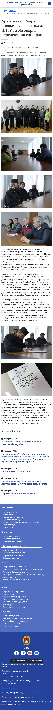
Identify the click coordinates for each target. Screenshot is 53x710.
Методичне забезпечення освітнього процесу (23, 574)
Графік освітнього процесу (14, 566)
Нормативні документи (13, 517)
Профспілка (8, 527)
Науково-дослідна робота (14, 596)
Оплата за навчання (11, 623)
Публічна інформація (12, 519)
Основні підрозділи (11, 538)
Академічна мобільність (13, 550)
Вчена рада (8, 514)
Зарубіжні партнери (11, 558)
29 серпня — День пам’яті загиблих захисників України (21, 443)
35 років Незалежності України (18, 493)
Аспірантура (8, 604)
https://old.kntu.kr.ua (32, 692)
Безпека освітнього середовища (17, 618)
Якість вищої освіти (11, 577)
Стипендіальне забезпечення (16, 621)
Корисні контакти (9, 688)
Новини (12, 10)
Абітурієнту (7, 584)
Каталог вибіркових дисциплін (16, 572)
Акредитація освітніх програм (16, 579)
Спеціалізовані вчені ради (14, 607)
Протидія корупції (34, 660)
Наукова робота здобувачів (15, 602)
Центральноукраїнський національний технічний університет (26, 4)
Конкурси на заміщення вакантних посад (21, 522)
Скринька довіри (18, 660)
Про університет (10, 512)
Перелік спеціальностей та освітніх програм (22, 569)
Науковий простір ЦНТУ (13, 591)
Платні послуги (9, 525)
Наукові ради (8, 594)
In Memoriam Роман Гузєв (15, 471)
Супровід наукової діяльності (15, 599)
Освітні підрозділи (11, 536)
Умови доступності (11, 615)
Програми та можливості (14, 552)
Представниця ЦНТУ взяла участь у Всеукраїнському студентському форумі (24, 482)
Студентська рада (11, 626)
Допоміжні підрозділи (12, 541)
